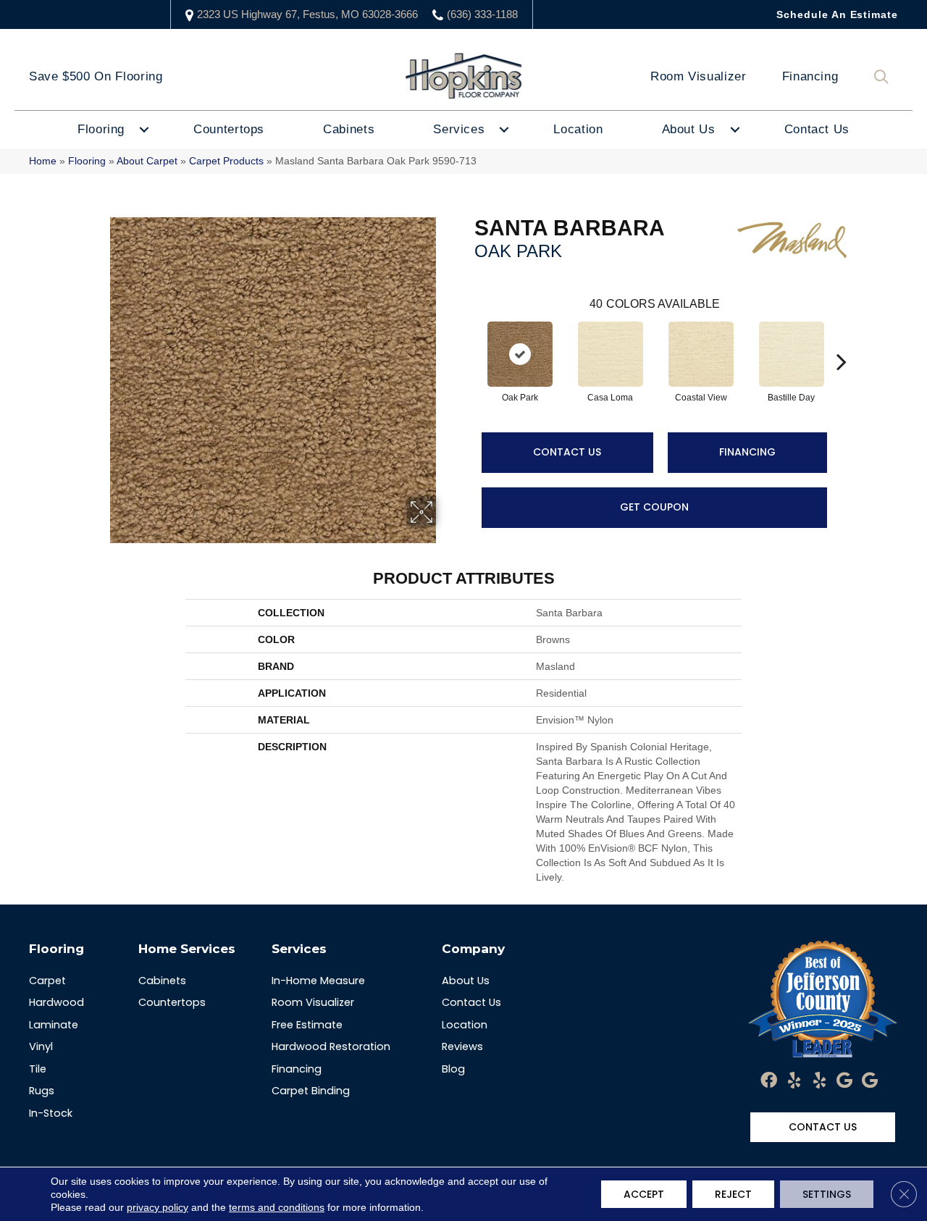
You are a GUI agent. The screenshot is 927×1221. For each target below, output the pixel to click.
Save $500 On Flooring (95, 76)
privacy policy (157, 1207)
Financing (810, 76)
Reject (733, 1194)
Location (578, 129)
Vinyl (41, 1046)
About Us (689, 129)
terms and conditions (276, 1207)
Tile (37, 1069)
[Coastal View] (701, 354)
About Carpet (147, 161)
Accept (644, 1194)
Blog (453, 1069)
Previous (467, 339)
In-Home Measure (318, 980)
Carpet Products (226, 161)
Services (459, 129)
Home (42, 161)
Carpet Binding (311, 1090)
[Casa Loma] (610, 354)
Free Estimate (307, 1025)
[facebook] (768, 1081)
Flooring (101, 129)
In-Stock (50, 1113)
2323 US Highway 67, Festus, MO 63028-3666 (307, 14)
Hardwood (56, 1002)
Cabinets (348, 129)
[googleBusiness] (844, 1081)
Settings (826, 1194)
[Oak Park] (520, 354)
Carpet (47, 980)
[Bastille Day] (791, 354)
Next (841, 339)
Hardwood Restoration (331, 1046)
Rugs (41, 1090)
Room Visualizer (698, 76)
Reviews (462, 1046)
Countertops (228, 129)
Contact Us (817, 129)
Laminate (53, 1025)
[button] (884, 77)
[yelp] (794, 1081)
